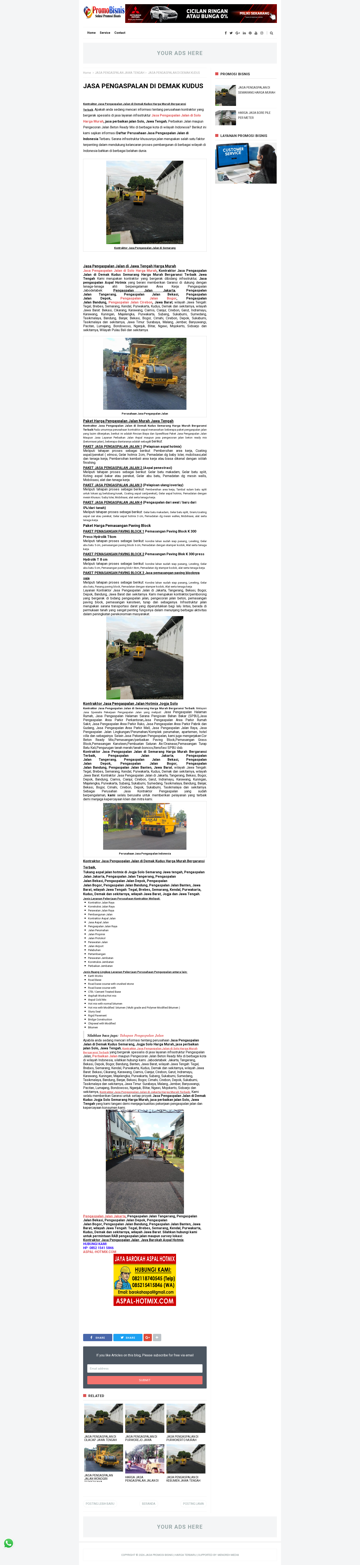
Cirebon (130, 302)
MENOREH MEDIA (228, 1554)
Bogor (148, 298)
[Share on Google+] (148, 1337)
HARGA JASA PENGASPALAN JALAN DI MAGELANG (142, 1481)
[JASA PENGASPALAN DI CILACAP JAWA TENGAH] (103, 1418)
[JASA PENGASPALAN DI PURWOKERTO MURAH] (185, 1418)
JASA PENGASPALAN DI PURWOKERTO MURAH (182, 1438)
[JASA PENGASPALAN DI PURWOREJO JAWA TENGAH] (144, 1418)
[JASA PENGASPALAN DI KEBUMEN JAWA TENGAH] (185, 1459)
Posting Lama (193, 1503)
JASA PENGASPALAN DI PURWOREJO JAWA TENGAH (141, 1440)
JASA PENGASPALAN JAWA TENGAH (119, 72)
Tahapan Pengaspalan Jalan (142, 1035)
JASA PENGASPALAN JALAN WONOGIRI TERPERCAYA (98, 1479)
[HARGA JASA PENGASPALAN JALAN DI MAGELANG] (144, 1459)
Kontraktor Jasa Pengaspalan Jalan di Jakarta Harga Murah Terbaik (145, 1092)
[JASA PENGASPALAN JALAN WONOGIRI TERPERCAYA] (103, 1458)
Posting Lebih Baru (100, 1503)
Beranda (148, 1503)
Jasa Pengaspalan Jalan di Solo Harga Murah (120, 271)
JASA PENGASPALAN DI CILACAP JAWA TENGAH (100, 1438)
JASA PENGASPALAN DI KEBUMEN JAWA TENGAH (183, 1479)
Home (87, 72)
